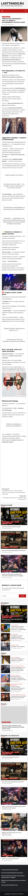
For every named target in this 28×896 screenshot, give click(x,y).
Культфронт (16, 521)
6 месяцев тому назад (7, 730)
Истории (11, 521)
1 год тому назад (15, 681)
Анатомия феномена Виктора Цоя (11, 526)
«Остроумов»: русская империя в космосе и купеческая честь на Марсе (18, 637)
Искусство (13, 657)
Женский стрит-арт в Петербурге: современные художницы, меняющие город (18, 678)
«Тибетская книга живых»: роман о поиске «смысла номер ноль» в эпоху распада (18, 628)
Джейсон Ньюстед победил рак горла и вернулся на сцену (13, 881)
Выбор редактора (5, 521)
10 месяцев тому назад (7, 24)
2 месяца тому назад (6, 528)
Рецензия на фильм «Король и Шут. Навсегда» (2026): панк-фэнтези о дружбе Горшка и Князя (13, 727)
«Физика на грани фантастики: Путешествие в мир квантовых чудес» (18, 688)
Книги (12, 634)
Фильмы (8, 722)
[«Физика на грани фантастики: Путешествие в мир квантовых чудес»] (5, 688)
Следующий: (14, 497)
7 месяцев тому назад (16, 648)
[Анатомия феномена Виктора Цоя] (14, 516)
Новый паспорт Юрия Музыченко (10, 858)
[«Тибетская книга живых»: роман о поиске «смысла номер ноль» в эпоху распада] (5, 628)
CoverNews (14, 893)
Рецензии (8, 16)
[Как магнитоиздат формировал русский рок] (14, 540)
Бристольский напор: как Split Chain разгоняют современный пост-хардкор (13, 876)
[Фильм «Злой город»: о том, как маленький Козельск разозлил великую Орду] (5, 669)
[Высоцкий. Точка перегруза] (5, 646)
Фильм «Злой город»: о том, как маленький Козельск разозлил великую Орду (18, 669)
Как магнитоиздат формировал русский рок (14, 550)
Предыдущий (13, 491)
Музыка (3, 16)
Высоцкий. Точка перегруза (18, 646)
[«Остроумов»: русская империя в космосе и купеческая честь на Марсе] (5, 637)
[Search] (26, 11)
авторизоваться (6, 589)
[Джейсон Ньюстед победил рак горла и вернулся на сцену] (14, 822)
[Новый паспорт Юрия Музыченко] (14, 848)
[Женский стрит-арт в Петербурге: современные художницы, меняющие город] (5, 678)
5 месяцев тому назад (16, 640)
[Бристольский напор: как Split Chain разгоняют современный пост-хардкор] (14, 564)
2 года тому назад (15, 691)
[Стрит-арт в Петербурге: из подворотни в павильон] (5, 660)
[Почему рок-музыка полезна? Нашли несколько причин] (5, 697)
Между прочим (5, 523)
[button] (2, 10)
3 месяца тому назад (6, 835)
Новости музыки (9, 570)
